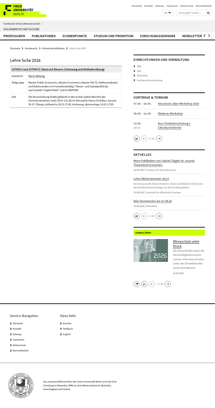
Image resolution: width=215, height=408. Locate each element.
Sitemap (159, 5)
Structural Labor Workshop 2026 (178, 103)
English (67, 334)
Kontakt (148, 5)
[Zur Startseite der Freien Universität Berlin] (28, 10)
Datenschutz (186, 5)
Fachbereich (31, 48)
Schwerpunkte (74, 36)
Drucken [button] (67, 323)
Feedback (68, 328)
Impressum (172, 5)
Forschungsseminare (158, 36)
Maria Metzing (36, 76)
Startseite (137, 5)
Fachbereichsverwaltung (149, 80)
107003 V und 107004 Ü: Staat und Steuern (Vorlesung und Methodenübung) (58, 69)
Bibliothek (142, 75)
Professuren (14, 36)
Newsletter (192, 36)
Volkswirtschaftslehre (21, 29)
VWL (139, 71)
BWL (139, 66)
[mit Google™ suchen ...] (208, 12)
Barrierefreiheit (204, 5)
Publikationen (44, 36)
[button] (167, 13)
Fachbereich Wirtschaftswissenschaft (22, 24)
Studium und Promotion (113, 36)
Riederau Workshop (170, 113)
